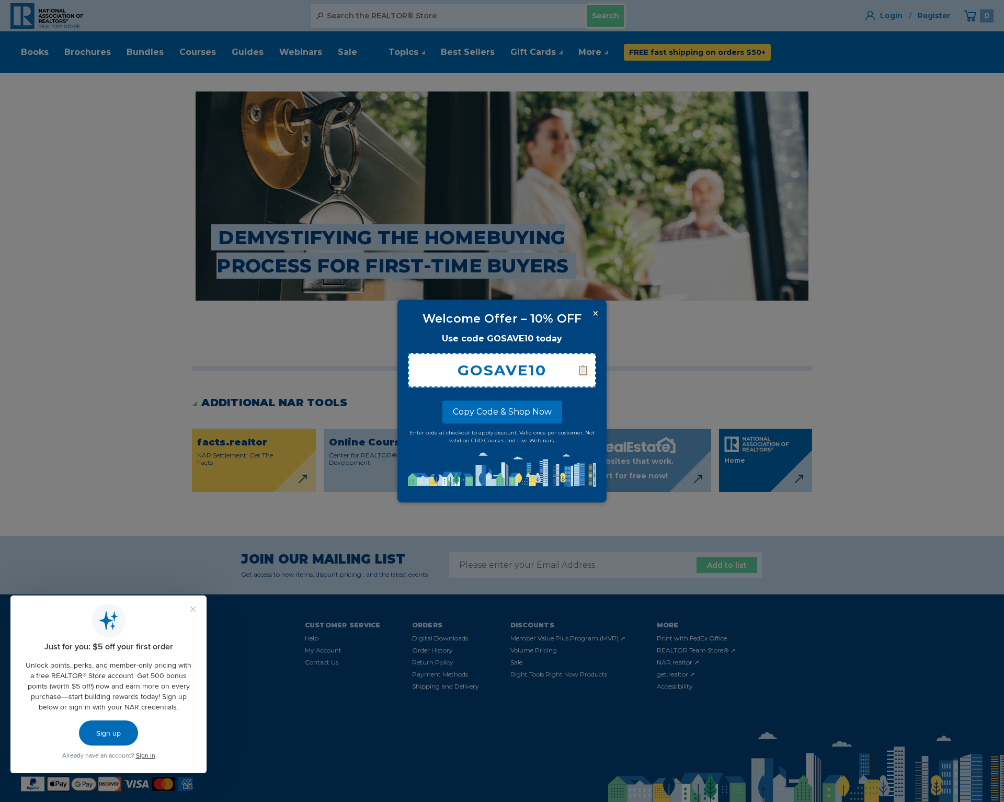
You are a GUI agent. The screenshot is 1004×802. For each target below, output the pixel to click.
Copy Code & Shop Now (502, 412)
